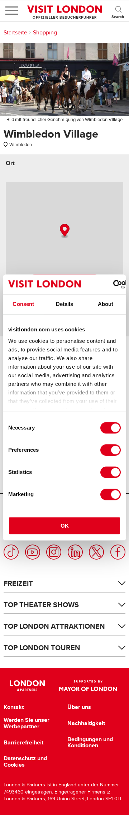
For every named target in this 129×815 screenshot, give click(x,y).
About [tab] (106, 304)
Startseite (15, 32)
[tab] (10, 163)
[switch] (110, 450)
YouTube (32, 552)
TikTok (11, 552)
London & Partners (27, 685)
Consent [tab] (23, 304)
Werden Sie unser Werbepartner (26, 723)
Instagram (53, 552)
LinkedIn (75, 552)
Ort (10, 163)
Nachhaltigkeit (86, 723)
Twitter (96, 552)
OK (65, 526)
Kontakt (14, 707)
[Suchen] (118, 10)
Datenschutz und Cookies (25, 761)
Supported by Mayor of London (88, 685)
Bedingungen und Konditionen (90, 742)
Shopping (45, 32)
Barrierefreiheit (23, 742)
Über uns (79, 707)
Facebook (117, 552)
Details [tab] (64, 304)
